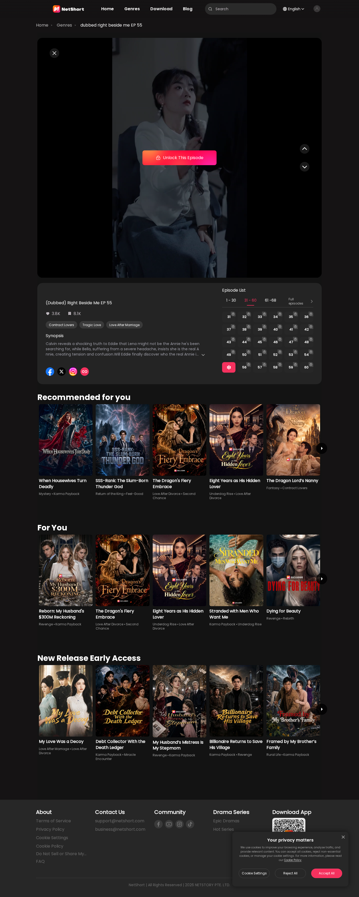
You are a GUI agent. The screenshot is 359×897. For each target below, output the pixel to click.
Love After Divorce (166, 493)
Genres (64, 25)
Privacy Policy (50, 829)
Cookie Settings (254, 873)
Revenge (46, 624)
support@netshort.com (119, 821)
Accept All (327, 873)
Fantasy (273, 488)
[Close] (343, 837)
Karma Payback (66, 493)
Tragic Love (92, 325)
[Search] (210, 9)
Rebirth (288, 618)
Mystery (45, 493)
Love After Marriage (124, 325)
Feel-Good (134, 493)
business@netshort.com (120, 829)
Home (42, 25)
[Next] (321, 448)
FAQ (40, 861)
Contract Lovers (61, 325)
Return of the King (110, 493)
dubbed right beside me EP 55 (111, 25)
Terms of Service (53, 821)
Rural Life (273, 754)
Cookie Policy (292, 860)
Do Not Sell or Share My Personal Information (61, 854)
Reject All (290, 873)
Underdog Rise (221, 493)
